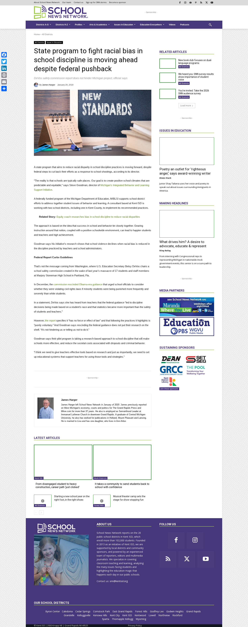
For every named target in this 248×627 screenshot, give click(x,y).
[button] (210, 25)
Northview (164, 615)
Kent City (115, 615)
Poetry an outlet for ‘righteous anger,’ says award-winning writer (185, 171)
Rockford (177, 615)
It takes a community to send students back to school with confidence (122, 485)
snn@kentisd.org (119, 581)
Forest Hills (99, 505)
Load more (185, 105)
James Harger (48, 85)
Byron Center (52, 611)
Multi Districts (100, 478)
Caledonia (67, 611)
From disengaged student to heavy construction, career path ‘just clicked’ (57, 485)
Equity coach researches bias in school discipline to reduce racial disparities (98, 216)
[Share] (4, 88)
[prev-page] (36, 512)
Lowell (152, 615)
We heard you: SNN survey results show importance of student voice (196, 77)
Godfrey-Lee (157, 611)
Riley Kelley (165, 250)
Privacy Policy (135, 625)
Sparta (106, 619)
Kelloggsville (84, 615)
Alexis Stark (165, 178)
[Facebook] (4, 54)
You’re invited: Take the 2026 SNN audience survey (193, 92)
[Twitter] (4, 61)
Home (37, 34)
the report (50, 320)
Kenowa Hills (100, 615)
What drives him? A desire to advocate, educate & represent (182, 244)
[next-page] (41, 512)
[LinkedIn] (4, 68)
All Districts (47, 34)
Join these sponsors (169, 389)
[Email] (4, 81)
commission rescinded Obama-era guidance (78, 284)
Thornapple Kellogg (123, 619)
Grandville (69, 615)
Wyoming (141, 619)
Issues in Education (54, 42)
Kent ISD (39, 478)
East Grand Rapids (123, 611)
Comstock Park (102, 611)
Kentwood (141, 615)
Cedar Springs (83, 611)
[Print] (4, 75)
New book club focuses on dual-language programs (195, 61)
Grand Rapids (193, 611)
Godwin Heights (175, 611)
